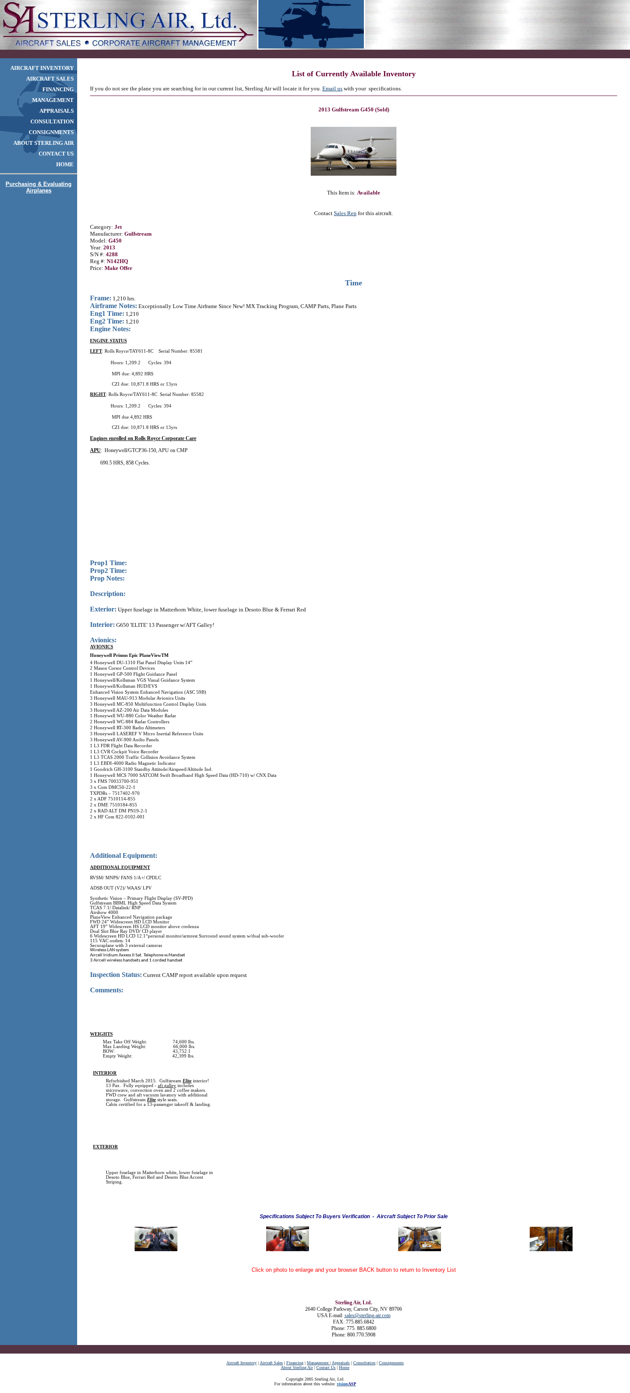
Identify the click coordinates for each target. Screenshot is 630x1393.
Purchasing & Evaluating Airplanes (39, 187)
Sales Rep (345, 213)
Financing (294, 1362)
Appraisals (341, 1362)
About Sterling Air (297, 1367)
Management (318, 1362)
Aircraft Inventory (241, 1362)
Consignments (391, 1362)
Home (344, 1367)
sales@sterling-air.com (367, 1315)
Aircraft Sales (271, 1362)
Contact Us (326, 1367)
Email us (332, 88)
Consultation (364, 1362)
